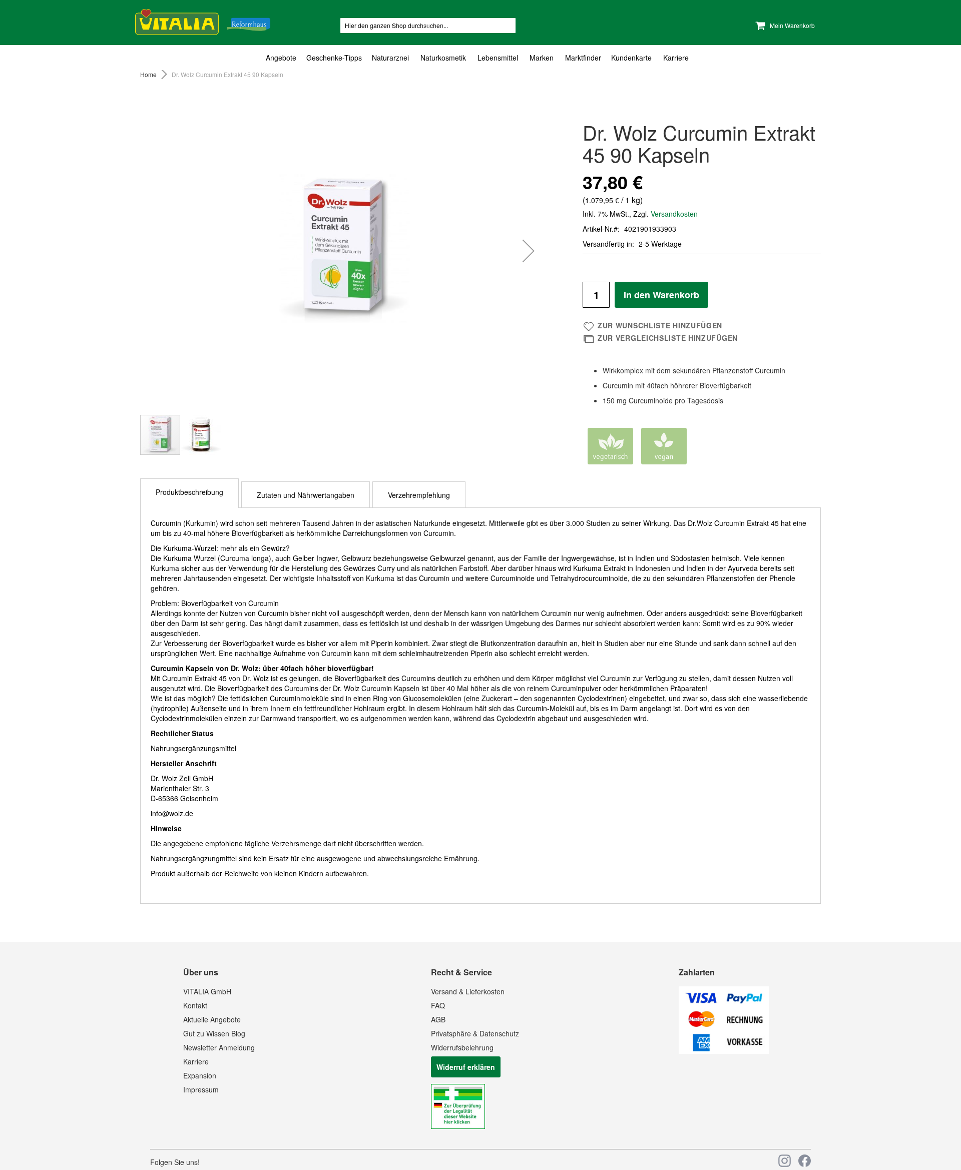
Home (148, 74)
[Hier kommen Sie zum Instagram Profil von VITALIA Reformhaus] (784, 1160)
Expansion (199, 1075)
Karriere (196, 1061)
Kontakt (195, 1005)
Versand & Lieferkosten (468, 991)
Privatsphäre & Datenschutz (475, 1033)
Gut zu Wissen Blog (214, 1033)
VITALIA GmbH (207, 991)
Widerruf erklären (465, 1067)
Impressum (201, 1089)
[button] (529, 250)
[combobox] (428, 25)
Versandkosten (674, 214)
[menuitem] (283, 58)
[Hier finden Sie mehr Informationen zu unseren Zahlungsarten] (724, 1051)
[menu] (480, 58)
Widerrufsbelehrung (462, 1047)
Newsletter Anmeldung (219, 1047)
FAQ (438, 1005)
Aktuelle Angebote (212, 1019)
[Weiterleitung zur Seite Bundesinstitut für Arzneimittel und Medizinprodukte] (458, 1126)
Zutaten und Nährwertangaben (305, 495)
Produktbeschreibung (189, 492)
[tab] (480, 58)
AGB (438, 1019)
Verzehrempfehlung (419, 495)
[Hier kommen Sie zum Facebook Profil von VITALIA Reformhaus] (804, 1160)
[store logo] (202, 20)
